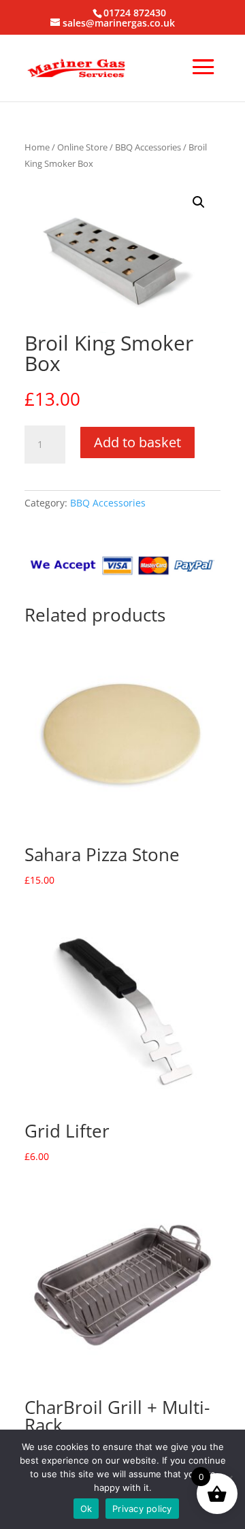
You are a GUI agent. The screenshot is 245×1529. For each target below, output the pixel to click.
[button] (198, 202)
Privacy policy (142, 1508)
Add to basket (137, 442)
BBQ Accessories (148, 147)
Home (37, 147)
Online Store (82, 147)
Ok (86, 1508)
